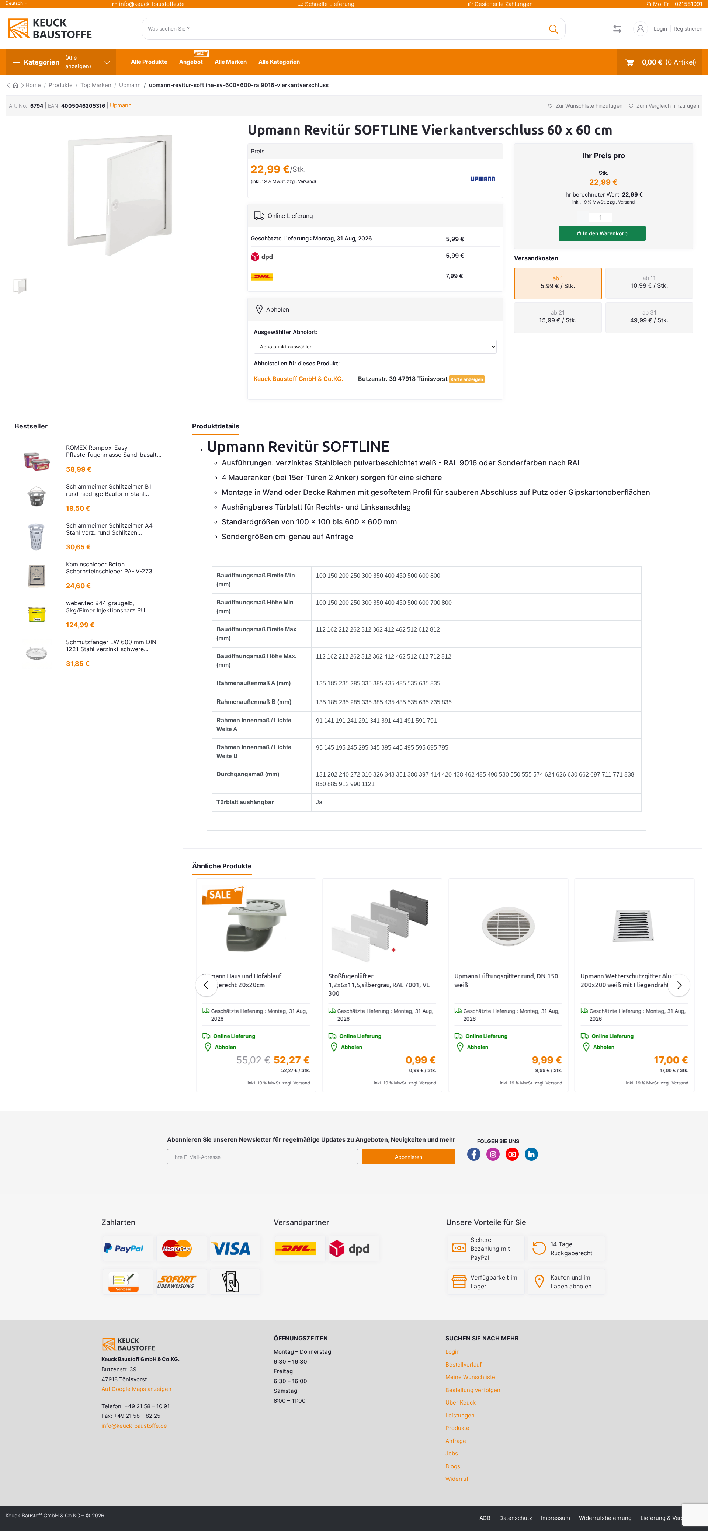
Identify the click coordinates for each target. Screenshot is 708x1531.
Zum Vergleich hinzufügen (667, 106)
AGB (484, 1517)
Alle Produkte (149, 61)
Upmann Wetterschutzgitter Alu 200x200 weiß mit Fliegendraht (624, 980)
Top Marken (95, 84)
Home (33, 84)
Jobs (451, 1453)
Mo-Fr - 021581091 (677, 3)
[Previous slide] (206, 985)
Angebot (191, 61)
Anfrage (455, 1440)
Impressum (555, 1517)
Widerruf (456, 1478)
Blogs (452, 1466)
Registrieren (688, 28)
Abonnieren (408, 1157)
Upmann (130, 84)
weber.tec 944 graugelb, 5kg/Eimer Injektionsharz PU (105, 607)
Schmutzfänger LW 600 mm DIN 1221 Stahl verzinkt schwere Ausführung (111, 646)
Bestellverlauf (463, 1364)
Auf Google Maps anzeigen (136, 1388)
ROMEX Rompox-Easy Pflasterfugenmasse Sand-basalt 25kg (111, 451)
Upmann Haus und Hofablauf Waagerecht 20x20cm (240, 980)
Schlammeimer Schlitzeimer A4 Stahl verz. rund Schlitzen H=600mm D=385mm (109, 529)
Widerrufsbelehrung (605, 1517)
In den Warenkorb (605, 233)
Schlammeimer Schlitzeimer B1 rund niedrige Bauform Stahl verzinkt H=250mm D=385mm (109, 490)
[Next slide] (679, 985)
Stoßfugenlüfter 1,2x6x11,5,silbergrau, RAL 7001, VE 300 (377, 984)
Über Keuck (460, 1402)
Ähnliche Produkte (222, 866)
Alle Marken (231, 61)
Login (660, 28)
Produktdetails (215, 426)
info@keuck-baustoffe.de (152, 3)
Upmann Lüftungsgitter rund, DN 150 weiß (505, 980)
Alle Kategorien (279, 61)
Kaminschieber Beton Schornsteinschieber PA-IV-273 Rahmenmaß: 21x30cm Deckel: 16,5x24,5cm (109, 568)
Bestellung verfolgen (472, 1389)
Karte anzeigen (467, 379)
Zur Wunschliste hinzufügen (588, 106)
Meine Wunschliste (470, 1377)
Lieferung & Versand (667, 1517)
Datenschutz (515, 1517)
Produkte (61, 84)
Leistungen (460, 1415)
